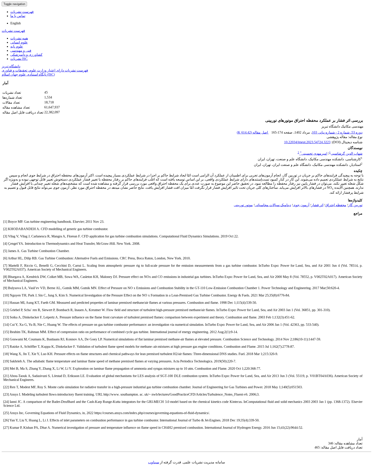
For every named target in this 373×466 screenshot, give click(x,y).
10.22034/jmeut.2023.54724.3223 (307, 142)
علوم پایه (16, 46)
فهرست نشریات (22, 12)
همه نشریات (19, 38)
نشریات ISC (19, 59)
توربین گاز (355, 205)
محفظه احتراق (335, 205)
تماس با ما (17, 16)
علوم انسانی (19, 42)
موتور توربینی (243, 205)
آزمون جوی (301, 205)
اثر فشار (317, 205)
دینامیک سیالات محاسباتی (273, 205)
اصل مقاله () (253, 132)
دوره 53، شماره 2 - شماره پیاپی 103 (337, 132)
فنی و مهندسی (20, 50)
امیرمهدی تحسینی (313, 153)
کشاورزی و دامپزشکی (26, 54)
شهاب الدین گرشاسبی (346, 153)
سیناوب (153, 462)
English (15, 23)
